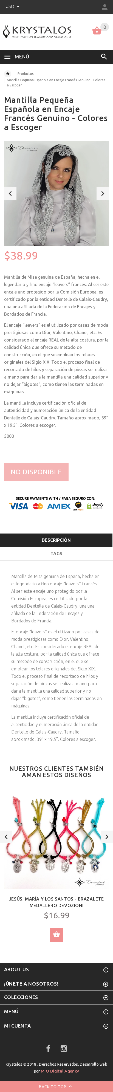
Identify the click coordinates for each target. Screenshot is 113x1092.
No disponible (36, 472)
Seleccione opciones (56, 935)
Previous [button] (10, 193)
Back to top (53, 1087)
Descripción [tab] (56, 540)
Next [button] (103, 193)
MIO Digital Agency (60, 1071)
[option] (56, 193)
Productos (25, 73)
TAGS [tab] (56, 553)
